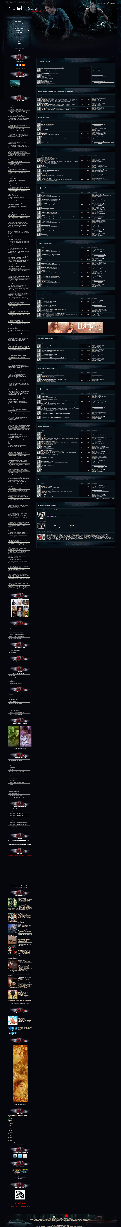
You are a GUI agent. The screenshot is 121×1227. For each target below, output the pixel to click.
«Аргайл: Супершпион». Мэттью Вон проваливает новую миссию (17, 446)
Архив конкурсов (55, 134)
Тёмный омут (12, 780)
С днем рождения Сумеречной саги (17, 161)
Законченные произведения (49, 399)
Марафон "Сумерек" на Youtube (16, 128)
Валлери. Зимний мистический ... (101, 179)
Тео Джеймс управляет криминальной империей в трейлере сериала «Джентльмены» (17, 418)
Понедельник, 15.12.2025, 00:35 (98, 460)
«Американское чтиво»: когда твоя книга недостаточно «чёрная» (18, 437)
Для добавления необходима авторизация (20, 885)
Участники (95, 56)
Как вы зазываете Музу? (99, 137)
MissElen (100, 496)
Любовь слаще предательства (100, 306)
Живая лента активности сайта (75, 544)
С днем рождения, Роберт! (15, 104)
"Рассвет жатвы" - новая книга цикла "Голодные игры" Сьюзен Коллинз (17, 184)
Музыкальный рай (46, 446)
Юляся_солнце (105, 537)
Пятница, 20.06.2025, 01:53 (97, 280)
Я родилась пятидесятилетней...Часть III (102, 195)
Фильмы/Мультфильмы (57, 452)
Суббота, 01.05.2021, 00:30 (97, 494)
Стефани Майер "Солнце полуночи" (56, 109)
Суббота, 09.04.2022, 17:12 (97, 254)
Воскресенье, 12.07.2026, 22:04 (98, 262)
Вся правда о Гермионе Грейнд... (101, 401)
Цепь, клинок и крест (98, 375)
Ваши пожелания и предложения (47, 71)
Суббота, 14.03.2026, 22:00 (97, 407)
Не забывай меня (97, 346)
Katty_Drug (100, 536)
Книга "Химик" (97, 99)
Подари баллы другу (45, 82)
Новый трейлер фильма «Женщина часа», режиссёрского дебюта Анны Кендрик (18, 261)
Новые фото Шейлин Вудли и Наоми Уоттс (19, 263)
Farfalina (51, 180)
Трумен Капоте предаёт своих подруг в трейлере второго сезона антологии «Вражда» (17, 552)
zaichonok (100, 161)
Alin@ (99, 347)
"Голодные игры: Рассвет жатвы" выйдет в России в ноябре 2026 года (18, 122)
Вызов (95, 259)
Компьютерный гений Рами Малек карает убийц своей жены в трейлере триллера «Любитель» (18, 218)
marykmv (100, 282)
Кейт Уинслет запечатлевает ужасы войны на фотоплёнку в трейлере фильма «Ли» (18, 347)
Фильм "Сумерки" (56, 104)
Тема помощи (43, 76)
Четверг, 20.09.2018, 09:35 (97, 198)
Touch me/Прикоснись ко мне (100, 314)
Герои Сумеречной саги (53, 99)
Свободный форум (43, 426)
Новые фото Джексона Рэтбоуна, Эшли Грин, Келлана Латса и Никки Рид (18, 308)
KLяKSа (60, 538)
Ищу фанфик (96, 160)
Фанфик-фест (45, 174)
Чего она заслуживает (14, 791)
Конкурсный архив (52, 281)
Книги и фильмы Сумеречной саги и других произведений (55, 91)
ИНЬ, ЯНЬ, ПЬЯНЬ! (98, 276)
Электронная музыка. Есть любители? (102, 447)
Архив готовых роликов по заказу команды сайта (104, 142)
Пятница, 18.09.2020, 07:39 (97, 136)
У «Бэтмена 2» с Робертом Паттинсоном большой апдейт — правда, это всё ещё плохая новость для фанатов (18, 294)
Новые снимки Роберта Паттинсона (17, 200)
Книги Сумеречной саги (47, 98)
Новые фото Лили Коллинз (15, 239)
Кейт (99, 397)
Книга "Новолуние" (73, 99)
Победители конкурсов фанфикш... (101, 166)
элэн (84, 537)
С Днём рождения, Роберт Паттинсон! (18, 333)
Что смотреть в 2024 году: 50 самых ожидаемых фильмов (17, 557)
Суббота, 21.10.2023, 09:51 (97, 353)
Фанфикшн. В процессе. (45, 188)
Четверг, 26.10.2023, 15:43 (97, 165)
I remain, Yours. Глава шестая (15, 813)
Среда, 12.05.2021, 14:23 (97, 194)
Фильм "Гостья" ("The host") (63, 105)
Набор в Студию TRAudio (15, 638)
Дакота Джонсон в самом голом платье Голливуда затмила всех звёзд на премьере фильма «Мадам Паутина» (18, 456)
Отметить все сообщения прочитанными (104, 498)
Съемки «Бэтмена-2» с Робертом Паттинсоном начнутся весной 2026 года (18, 155)
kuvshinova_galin (102, 200)
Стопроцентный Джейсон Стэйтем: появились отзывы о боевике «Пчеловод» (18, 533)
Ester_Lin (100, 376)
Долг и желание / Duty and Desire (16, 782)
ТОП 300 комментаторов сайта (20, 91)
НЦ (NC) (43, 215)
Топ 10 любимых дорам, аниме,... (101, 457)
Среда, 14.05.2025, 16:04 (97, 229)
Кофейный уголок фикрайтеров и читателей (103, 438)
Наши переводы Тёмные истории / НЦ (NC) (53, 313)
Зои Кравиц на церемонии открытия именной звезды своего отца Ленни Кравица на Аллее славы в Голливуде (18, 366)
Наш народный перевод (14, 677)
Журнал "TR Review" (47, 486)
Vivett (99, 355)
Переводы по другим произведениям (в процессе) (55, 417)
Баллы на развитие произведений (48, 83)
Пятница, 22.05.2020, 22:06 (97, 233)
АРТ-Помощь (44, 129)
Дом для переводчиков (14, 705)
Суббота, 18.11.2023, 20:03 (97, 81)
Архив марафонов (67, 179)
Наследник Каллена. (98, 217)
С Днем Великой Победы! (15, 336)
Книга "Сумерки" (64, 99)
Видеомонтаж (45, 142)
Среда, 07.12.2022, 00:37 (97, 249)
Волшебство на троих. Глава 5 (15, 829)
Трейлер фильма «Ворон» (15, 369)
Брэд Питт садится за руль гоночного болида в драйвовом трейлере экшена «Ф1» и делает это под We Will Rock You (18, 299)
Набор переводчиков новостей (16, 632)
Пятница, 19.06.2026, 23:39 (97, 159)
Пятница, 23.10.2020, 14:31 (97, 432)
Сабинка (79, 535)
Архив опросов (23, 1142)
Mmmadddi (100, 471)
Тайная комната (51, 161)
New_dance (82, 534)
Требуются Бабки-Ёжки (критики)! (17, 634)
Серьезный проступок (14, 789)
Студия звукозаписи (52, 496)
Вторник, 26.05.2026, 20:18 (97, 345)
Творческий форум (43, 117)
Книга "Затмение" (45, 100)
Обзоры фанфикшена (14, 710)
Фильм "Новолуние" (66, 104)
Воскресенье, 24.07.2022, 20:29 (98, 456)
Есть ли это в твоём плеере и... (100, 466)
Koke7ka (90, 537)
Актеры (49, 104)
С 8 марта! (11, 107)
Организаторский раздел (53, 487)
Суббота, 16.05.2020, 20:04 (97, 446)
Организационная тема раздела (100, 396)
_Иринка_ (62, 537)
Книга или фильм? (98, 104)
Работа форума (45, 73)
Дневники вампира (70, 400)
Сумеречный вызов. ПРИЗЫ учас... (101, 491)
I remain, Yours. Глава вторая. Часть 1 (17, 824)
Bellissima (100, 70)
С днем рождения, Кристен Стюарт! (17, 355)
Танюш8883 (100, 402)
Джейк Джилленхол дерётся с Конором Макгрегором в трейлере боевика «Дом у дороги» (18, 491)
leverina (99, 100)
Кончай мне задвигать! (98, 417)
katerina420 (51, 448)
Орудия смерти (69, 402)
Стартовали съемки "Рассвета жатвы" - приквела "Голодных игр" (18, 158)
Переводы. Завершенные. (45, 338)
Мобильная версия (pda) (60, 1221)
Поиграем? (44, 465)
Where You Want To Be (98, 354)
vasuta (99, 218)
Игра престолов (45, 408)
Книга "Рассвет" (54, 100)
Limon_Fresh (101, 487)
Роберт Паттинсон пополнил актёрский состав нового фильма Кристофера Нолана (18, 223)
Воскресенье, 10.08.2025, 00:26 (98, 216)
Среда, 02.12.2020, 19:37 (97, 169)
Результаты (16, 1142)
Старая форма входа (20, 68)
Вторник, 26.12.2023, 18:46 (97, 275)
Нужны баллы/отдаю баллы (46, 81)
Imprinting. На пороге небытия (100, 255)
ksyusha (86, 535)
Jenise (69, 534)
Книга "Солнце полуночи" (65, 100)
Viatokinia (61, 536)
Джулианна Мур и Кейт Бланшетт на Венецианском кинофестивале (17, 286)
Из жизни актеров (46, 221)
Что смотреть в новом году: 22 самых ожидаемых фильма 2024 (17, 541)
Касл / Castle (97, 452)
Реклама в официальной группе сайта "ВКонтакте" (104, 82)
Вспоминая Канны (13, 318)
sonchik (89, 534)
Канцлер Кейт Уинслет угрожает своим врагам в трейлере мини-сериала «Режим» (18, 470)
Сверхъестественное (60, 400)
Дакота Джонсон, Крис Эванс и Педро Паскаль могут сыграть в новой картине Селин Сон (17, 461)
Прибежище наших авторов (15, 703)
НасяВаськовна (108, 538)
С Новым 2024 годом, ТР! (15, 559)
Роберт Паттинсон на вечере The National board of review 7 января (18, 203)
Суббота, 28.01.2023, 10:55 (97, 416)
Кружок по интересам (47, 461)
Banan (106, 536)
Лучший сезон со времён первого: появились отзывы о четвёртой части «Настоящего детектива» (17, 548)
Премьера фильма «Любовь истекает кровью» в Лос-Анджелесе (17, 388)
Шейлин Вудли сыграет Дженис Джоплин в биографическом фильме (18, 277)
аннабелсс (80, 536)
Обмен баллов (45, 80)
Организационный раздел (54, 438)
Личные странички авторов (15, 714)
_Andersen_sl (101, 256)
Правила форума (103, 56)
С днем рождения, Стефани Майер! (17, 212)
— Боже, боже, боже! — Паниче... (101, 486)
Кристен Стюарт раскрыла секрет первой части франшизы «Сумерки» (18, 433)
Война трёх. (96, 380)
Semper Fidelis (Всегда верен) (100, 204)
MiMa (99, 226)
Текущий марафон (57, 179)
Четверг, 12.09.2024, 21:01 (97, 305)
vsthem (59, 163)
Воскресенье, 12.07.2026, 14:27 (98, 271)
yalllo (99, 381)
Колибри (11, 786)
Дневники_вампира (71, 407)
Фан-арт (43, 124)
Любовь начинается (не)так (15, 775)
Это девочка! (12, 353)
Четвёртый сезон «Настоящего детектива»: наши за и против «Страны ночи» (18, 406)
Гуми (86, 536)
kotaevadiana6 (101, 443)
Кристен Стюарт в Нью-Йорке (16, 372)
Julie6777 (104, 535)
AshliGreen (56, 534)
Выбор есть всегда (98, 250)
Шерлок (49, 402)
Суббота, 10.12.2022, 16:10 (97, 124)
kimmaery (83, 527)
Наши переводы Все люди (48, 301)
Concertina (100, 175)
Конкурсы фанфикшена (66, 438)
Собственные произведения (46, 368)
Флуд (95, 129)
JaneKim (56, 537)
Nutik (99, 130)
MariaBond (92, 536)
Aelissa (99, 109)
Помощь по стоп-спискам (50, 162)
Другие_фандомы (63, 409)
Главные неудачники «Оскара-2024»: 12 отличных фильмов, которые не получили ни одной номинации (18, 384)
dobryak (48, 536)
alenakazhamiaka (101, 434)
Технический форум (44, 61)
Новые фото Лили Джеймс (15, 474)
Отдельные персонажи (47, 208)
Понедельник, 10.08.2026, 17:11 (98, 349)
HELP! (95, 442)
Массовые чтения (52, 443)
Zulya (85, 538)
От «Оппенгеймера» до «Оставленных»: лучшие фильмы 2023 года (18, 567)
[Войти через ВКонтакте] (17, 65)
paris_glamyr (78, 537)
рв (98, 458)
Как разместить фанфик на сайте (17, 697)
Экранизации (44, 103)
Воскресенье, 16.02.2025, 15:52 (98, 412)
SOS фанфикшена (13, 699)
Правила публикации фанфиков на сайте (49, 158)
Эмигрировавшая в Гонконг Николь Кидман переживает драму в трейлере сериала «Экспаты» (18, 580)
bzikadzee (100, 260)
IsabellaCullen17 (101, 209)
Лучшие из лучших (13, 701)
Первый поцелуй (13, 778)
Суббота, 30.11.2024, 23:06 (97, 465)
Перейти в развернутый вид (20, 887)
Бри (59, 535)
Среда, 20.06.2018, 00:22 (97, 141)
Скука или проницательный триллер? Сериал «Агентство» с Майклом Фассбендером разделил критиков (17, 226)
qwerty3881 (102, 534)
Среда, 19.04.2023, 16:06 (97, 400)
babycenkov (100, 138)
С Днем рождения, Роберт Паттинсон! (18, 176)
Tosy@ (97, 535)
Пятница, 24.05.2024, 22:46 (97, 103)
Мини (52, 376)
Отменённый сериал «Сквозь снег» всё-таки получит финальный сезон (18, 362)
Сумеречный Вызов (46, 492)
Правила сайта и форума (46, 75)
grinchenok (49, 537)
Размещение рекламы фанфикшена (20, 1003)
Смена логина (44, 77)
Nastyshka (72, 536)
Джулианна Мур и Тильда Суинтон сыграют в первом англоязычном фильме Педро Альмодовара (18, 485)
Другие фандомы (61, 403)
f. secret (96, 470)
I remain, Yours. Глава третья (15, 820)
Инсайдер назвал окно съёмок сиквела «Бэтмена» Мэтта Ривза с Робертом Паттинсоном (17, 563)
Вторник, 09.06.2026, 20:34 (97, 358)
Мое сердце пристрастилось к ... (101, 221)
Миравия (55, 163)
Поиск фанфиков (44, 160)
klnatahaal (99, 538)
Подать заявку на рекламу (20, 748)
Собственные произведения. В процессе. (52, 375)
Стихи (42, 229)
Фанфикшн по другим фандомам (48, 389)
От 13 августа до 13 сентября (100, 263)
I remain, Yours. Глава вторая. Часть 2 (17, 822)
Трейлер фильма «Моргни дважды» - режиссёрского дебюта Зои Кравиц (17, 350)
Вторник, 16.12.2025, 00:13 (97, 75)
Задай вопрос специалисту (15, 683)
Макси (49, 376)
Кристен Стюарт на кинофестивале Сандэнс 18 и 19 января (17, 510)
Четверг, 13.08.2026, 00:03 (97, 266)
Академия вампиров (59, 402)
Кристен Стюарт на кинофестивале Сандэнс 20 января (17, 502)
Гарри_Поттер (51, 407)
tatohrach (73, 538)
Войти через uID (20, 61)
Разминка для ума (46, 178)
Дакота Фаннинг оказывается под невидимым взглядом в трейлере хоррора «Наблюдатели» (18, 402)
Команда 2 (69, 491)
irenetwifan (70, 537)
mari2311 (100, 251)
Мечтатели (11, 784)
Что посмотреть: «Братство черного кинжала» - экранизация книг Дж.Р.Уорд (17, 152)
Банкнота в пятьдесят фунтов (16, 762)
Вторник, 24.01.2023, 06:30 (97, 178)
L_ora (99, 105)
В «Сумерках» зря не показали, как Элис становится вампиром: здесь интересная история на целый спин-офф (18, 135)
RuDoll (48, 539)
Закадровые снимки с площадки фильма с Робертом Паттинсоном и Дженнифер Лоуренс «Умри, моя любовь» (18, 290)
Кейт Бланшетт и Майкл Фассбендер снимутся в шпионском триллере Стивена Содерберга (18, 496)
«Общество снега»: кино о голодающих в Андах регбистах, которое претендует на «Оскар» (18, 519)
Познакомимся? (97, 433)
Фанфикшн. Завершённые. (46, 243)
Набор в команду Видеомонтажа (16, 636)
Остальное (44, 137)
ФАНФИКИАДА (12, 652)
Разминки (50, 179)
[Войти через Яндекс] (20, 65)
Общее (49, 452)
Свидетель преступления (15, 765)
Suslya (66, 538)
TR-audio (43, 494)
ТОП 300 (11, 694)
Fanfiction (40, 151)
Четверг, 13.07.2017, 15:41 (97, 395)
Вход (111, 3)
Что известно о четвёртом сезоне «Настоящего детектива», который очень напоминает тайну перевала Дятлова (18, 570)
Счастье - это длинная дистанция (17, 771)
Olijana (54, 535)
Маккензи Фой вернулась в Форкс (17, 109)
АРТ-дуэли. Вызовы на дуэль (100, 133)
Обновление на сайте (14, 102)
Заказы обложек (97, 125)
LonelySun (100, 467)
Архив (49, 134)
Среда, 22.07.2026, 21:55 (97, 203)
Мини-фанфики (45, 225)
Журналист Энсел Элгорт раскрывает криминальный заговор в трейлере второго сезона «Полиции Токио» (18, 537)
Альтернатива (45, 212)
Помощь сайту (44, 70)
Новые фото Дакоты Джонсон (16, 472)
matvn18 (100, 277)
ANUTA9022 (91, 538)
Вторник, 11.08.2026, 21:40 (97, 68)
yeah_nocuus (101, 134)
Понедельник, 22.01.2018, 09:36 (98, 128)
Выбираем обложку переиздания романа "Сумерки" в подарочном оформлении (18, 116)
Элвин (64, 535)
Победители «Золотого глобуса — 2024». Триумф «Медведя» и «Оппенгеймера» (18, 544)
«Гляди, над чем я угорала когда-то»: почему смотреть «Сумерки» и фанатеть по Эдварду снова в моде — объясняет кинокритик (18, 147)
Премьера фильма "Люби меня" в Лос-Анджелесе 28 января (17, 194)
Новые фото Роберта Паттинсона (17, 266)
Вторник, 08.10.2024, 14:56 (97, 313)
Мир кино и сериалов (47, 450)
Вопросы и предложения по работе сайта (52, 68)
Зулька (99, 360)
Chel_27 (95, 534)
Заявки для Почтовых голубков (100, 170)
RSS (114, 3)
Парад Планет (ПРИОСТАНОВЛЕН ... (101, 208)
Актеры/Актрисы (45, 453)
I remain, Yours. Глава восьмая (15, 808)
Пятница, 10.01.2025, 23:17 (97, 220)
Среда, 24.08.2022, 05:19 (97, 207)
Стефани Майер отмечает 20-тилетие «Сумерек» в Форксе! (17, 126)
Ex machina (96, 234)
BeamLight (49, 534)
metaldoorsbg (101, 453)
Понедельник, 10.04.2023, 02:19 (98, 309)
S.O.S (42, 157)
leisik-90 (75, 534)
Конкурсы (44, 437)
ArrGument (100, 235)
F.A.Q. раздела (45, 396)
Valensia (63, 534)
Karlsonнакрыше (101, 213)
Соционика (96, 461)
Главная (100, 3)
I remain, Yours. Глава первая (15, 826)
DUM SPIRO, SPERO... (99, 267)
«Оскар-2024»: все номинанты (16, 499)
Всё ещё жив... (97, 212)
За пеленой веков (97, 225)
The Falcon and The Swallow (15, 760)
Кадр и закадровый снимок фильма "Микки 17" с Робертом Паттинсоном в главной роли (18, 242)
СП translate (68, 109)
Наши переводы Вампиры (48, 305)
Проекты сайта (42, 479)
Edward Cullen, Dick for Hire (15, 795)
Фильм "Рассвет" (51, 105)
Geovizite (50, 435)
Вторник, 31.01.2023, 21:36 (97, 441)
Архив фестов (59, 175)
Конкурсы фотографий (51, 439)
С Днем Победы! (13, 178)
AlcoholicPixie (55, 539)
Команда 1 (63, 491)
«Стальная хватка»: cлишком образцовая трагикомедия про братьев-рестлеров (18, 523)
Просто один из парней (99, 359)
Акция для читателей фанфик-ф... (101, 174)
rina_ (99, 302)
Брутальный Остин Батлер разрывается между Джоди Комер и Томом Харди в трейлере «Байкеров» (18, 398)
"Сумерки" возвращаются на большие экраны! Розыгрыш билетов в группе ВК (17, 112)
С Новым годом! (12, 209)
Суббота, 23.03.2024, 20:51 (97, 451)
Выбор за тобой (97, 285)
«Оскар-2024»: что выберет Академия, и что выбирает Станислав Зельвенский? (18, 380)
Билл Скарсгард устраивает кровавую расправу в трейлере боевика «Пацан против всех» (19, 414)
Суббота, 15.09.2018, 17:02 (97, 132)
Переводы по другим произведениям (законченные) (55, 413)
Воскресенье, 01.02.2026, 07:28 (98, 98)
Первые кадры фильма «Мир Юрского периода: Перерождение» (17, 273)
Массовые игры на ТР (47, 490)
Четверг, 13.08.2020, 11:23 (97, 490)
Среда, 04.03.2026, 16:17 (97, 258)
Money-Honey (71, 535)
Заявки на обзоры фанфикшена (16, 712)
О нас (42, 433)
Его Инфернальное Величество (16, 773)
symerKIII (100, 231)
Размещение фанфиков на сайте (47, 159)
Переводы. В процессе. (45, 294)
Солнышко (100, 222)
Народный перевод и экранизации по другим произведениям (58, 108)
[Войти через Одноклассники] (23, 65)
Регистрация (106, 3)
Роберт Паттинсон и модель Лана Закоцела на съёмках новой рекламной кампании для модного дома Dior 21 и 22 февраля (19, 426)
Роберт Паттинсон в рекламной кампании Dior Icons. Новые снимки (18, 252)
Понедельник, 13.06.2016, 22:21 (98, 485)
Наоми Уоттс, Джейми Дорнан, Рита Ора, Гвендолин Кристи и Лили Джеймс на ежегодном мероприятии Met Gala (18, 339)
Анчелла (79, 538)
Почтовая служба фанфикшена (16, 708)
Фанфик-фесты (12, 675)
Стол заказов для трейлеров (100, 495)
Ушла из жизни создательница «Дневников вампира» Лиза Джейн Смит (18, 188)
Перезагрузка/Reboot (98, 350)
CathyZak (63, 539)
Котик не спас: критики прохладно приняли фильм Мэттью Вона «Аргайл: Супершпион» (18, 478)
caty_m (54, 536)
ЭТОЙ (25, 1021)
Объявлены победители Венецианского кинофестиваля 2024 (18, 280)
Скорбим (11, 359)
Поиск (109, 56)
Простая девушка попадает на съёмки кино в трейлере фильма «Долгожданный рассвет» (19, 466)
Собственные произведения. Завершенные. (53, 379)
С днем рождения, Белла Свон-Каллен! (18, 270)
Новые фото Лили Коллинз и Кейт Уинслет (19, 283)
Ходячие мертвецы (51, 403)
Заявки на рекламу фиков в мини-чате (20, 886)
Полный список (71, 539)
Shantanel (100, 414)
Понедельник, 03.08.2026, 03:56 (98, 211)
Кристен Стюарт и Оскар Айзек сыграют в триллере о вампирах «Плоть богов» (18, 343)
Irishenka (100, 196)
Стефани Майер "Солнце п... (100, 108)
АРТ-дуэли (44, 133)
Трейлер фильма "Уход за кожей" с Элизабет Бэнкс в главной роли (16, 303)
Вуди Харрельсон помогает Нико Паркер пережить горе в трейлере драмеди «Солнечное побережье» (18, 506)
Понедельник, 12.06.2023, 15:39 (98, 224)
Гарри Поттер (51, 400)
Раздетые (11, 769)
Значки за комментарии (14, 650)
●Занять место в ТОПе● (20, 797)
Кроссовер (44, 234)
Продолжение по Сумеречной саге (50, 199)
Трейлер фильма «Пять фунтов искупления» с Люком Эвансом (16, 321)
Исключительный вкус (14, 793)
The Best (43, 166)
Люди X (75, 402)
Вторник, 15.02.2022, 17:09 (97, 284)
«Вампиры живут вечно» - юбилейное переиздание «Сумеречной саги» (17, 191)
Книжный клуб (45, 441)
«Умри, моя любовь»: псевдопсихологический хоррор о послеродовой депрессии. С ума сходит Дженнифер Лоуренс (17, 165)
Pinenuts (100, 143)
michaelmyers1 (101, 448)
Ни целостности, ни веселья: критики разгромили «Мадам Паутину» (17, 453)
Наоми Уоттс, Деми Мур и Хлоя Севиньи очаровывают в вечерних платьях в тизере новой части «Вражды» (18, 575)
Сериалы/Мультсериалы (70, 452)
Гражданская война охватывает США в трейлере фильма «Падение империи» (17, 481)
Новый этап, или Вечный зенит (100, 199)
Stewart (92, 535)
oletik (66, 536)
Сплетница (43, 403)
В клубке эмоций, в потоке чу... (100, 310)
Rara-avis (100, 205)
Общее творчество (46, 195)
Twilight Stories (12, 767)
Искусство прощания (98, 281)
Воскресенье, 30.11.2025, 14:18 (98, 300)
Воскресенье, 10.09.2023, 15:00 (98, 437)
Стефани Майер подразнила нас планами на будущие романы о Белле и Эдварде (18, 119)
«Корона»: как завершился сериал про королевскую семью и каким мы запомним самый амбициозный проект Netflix (18, 587)
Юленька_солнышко (51, 538)
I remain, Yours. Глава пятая (15, 817)
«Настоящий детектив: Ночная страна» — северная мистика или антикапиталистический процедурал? (18, 514)
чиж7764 (100, 264)
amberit (99, 408)
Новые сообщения (87, 56)
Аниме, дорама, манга (47, 457)
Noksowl (55, 84)
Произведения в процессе (48, 406)
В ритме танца (97, 230)
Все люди (44, 203)
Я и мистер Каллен (98, 301)
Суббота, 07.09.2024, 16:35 (97, 469)
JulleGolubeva (101, 171)
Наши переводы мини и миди (49, 309)
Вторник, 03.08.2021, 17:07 (97, 107)
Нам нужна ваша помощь (15, 305)
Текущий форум (51, 175)
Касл (52, 402)
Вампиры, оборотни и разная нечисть (61, 101)
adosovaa (53, 516)
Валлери (51, 84)
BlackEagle (97, 537)
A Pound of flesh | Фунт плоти (100, 413)
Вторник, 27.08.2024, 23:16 (97, 379)
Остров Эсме (97, 272)
